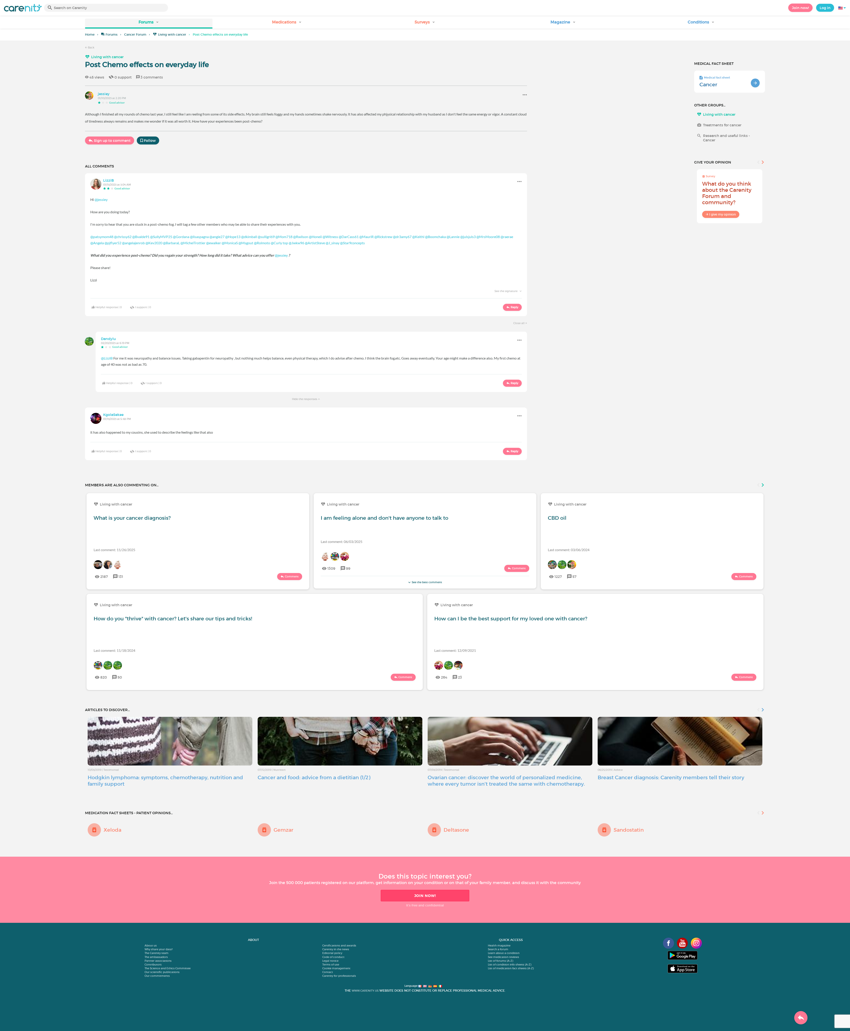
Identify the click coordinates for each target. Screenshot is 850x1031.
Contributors (153, 964)
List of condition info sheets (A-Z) (509, 964)
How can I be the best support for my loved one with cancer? (510, 619)
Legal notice (330, 960)
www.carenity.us (365, 990)
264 (444, 677)
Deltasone (456, 830)
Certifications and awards (339, 945)
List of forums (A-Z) (500, 960)
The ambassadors (156, 957)
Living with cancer (172, 34)
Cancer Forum (135, 34)
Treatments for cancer (722, 125)
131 (120, 576)
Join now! (800, 8)
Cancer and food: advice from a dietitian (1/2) (314, 777)
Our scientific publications (162, 972)
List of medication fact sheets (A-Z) (511, 968)
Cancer (708, 84)
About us (151, 945)
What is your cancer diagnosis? (132, 518)
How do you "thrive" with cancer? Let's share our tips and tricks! (173, 619)
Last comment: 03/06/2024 (568, 550)
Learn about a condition (504, 953)
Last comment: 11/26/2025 (114, 550)
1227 (558, 576)
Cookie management (336, 968)
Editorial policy (332, 953)
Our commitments (157, 975)
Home (90, 34)
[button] (148, 24)
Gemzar (283, 830)
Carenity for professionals (339, 975)
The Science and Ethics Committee (168, 968)
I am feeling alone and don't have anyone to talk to (384, 518)
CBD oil (557, 518)
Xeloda (112, 830)
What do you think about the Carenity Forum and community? (726, 193)
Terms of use (330, 964)
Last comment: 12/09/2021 (455, 650)
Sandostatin (629, 830)
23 (460, 677)
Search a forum (498, 949)
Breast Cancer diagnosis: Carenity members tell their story (671, 777)
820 (103, 677)
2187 (104, 576)
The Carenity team (156, 953)
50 (120, 677)
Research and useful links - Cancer (726, 137)
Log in (825, 8)
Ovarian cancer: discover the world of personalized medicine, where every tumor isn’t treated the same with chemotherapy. (506, 780)
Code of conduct (333, 957)
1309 (331, 568)
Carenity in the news (335, 949)
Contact (327, 972)
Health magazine (499, 945)
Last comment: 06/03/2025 (341, 541)
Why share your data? (159, 949)
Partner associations (158, 960)
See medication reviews (503, 957)
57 (574, 576)
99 (348, 568)
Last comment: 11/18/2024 (114, 650)
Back (90, 47)
